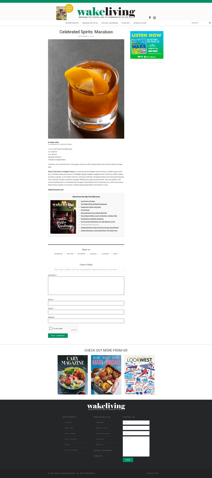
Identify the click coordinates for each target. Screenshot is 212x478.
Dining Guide (140, 23)
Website (51, 317)
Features (68, 422)
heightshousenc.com (56, 189)
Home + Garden (70, 439)
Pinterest (82, 254)
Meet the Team (102, 428)
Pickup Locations (103, 433)
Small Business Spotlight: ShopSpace (92, 219)
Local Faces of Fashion (88, 201)
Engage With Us (90, 23)
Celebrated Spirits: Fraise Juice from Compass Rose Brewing (100, 227)
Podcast (126, 23)
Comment (52, 275)
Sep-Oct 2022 (90, 197)
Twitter (70, 254)
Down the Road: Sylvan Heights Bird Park (94, 213)
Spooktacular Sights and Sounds (91, 207)
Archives (99, 444)
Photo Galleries (71, 450)
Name (51, 300)
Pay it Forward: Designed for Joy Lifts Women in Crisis (98, 222)
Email (115, 254)
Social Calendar (109, 23)
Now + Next (69, 428)
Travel (67, 444)
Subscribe (100, 422)
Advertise (100, 439)
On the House (85, 210)
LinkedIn (105, 254)
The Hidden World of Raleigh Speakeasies (94, 204)
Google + (94, 254)
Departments (72, 23)
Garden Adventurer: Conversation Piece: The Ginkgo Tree (99, 230)
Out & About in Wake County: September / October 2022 (99, 216)
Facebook (58, 254)
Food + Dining (70, 433)
